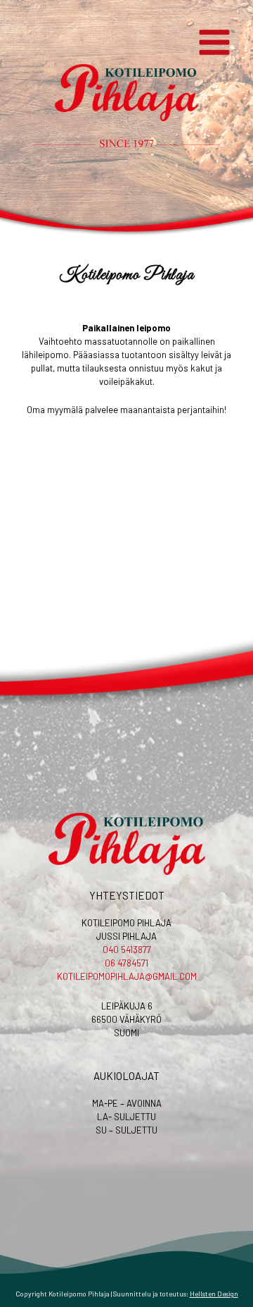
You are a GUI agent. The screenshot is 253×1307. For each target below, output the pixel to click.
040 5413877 (127, 949)
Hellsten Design (214, 1293)
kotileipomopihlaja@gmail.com (127, 976)
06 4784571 (126, 963)
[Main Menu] (215, 43)
